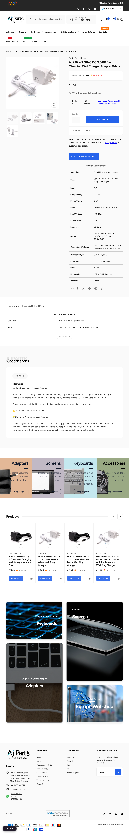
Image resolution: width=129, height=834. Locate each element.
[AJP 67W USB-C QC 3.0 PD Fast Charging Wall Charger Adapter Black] (21, 545)
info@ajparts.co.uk (18, 789)
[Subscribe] (118, 772)
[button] (117, 19)
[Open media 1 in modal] (32, 83)
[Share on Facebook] (77, 288)
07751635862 (16, 793)
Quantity (75, 114)
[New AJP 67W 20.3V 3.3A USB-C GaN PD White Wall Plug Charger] (50, 545)
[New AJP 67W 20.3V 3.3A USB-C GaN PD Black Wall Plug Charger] (79, 545)
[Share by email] (95, 288)
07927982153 (16, 799)
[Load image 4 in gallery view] (52, 118)
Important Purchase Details (83, 156)
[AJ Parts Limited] (18, 759)
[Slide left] (113, 516)
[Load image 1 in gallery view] (12, 118)
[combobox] (45, 19)
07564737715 (16, 796)
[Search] (60, 19)
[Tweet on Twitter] (83, 288)
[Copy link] (102, 288)
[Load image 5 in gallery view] (12, 131)
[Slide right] (120, 516)
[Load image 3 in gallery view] (39, 118)
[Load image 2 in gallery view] (25, 118)
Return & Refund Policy (34, 306)
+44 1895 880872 (17, 785)
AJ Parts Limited (78, 58)
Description (13, 306)
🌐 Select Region (108, 9)
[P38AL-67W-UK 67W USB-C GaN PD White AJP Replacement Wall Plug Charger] (108, 545)
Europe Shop (111, 142)
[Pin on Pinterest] (89, 288)
